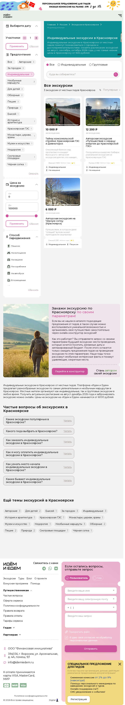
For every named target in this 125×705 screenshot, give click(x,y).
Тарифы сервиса (13, 621)
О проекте (41, 578)
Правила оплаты (12, 616)
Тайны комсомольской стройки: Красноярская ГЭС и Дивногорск (62, 141)
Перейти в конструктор (69, 371)
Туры (21, 578)
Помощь (35, 583)
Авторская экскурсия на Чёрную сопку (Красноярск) (60, 221)
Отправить (90, 648)
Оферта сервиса (13, 601)
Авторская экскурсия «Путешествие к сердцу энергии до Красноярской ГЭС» (102, 142)
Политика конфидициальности (21, 606)
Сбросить (34, 46)
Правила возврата (13, 611)
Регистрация (79, 699)
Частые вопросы (13, 595)
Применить (17, 46)
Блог (29, 578)
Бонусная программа (15, 583)
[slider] (7, 216)
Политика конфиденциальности (30, 696)
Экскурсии (9, 578)
